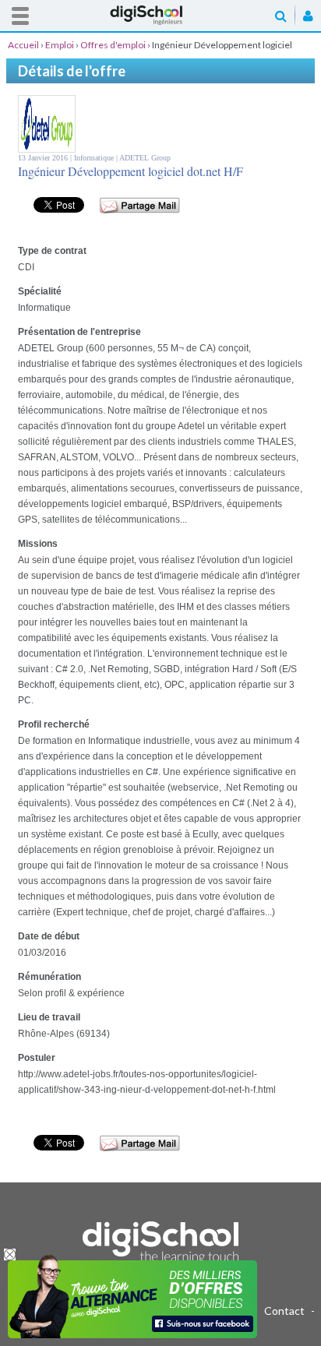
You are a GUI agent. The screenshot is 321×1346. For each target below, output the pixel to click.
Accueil (160, 15)
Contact (284, 1310)
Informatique (95, 157)
